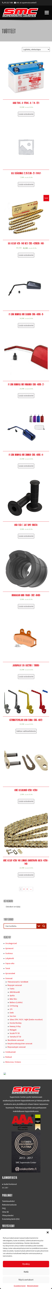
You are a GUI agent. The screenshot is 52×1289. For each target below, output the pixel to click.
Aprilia (12, 995)
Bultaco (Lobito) (16, 1002)
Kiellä (26, 1271)
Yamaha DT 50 (15, 1036)
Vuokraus (9, 953)
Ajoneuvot (9, 948)
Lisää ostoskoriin (26, 114)
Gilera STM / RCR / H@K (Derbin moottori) (26, 1019)
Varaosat (8, 978)
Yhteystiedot (7, 1215)
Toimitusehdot (8, 1201)
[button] (47, 1232)
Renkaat (8, 1057)
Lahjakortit (9, 958)
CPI (11, 1009)
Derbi (12, 1012)
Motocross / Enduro (13, 1062)
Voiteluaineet (10, 1052)
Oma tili (5, 1212)
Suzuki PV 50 (14, 1033)
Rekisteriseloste (32, 1286)
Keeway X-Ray (15, 1026)
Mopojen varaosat (15, 985)
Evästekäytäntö (20, 1286)
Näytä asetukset (26, 1279)
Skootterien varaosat (16, 1040)
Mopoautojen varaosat (17, 1047)
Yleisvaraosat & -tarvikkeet (18, 982)
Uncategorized (11, 943)
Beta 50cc (13, 999)
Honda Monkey (16, 1023)
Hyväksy (26, 1264)
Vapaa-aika (9, 963)
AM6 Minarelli (15, 992)
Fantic (12, 988)
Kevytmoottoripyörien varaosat (20, 1043)
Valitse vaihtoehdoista (26, 731)
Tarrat (7, 968)
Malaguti (13, 1030)
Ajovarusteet (10, 973)
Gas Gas (13, 1016)
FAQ (4, 1208)
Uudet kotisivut (10, 1184)
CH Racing (14, 1006)
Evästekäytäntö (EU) (10, 1219)
